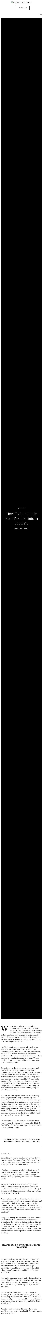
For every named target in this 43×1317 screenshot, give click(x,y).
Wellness (21, 508)
